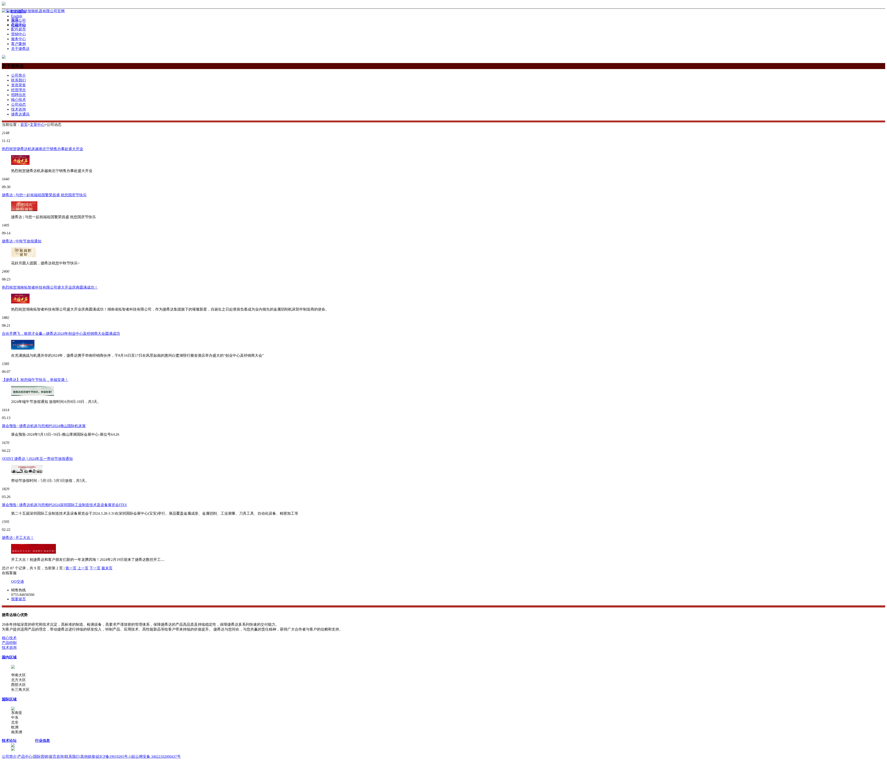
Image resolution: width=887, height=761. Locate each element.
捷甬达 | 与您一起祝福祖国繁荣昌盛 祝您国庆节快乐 (44, 195)
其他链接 (87, 756)
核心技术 (18, 100)
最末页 (106, 568)
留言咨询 (56, 756)
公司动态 (18, 104)
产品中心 (18, 24)
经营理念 (18, 90)
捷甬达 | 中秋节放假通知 (21, 241)
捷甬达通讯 (20, 114)
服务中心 (18, 39)
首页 (14, 19)
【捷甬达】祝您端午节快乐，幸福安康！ (35, 380)
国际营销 (40, 756)
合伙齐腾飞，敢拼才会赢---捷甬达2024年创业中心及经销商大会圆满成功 (61, 333)
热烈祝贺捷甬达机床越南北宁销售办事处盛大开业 (42, 149)
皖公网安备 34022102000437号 (156, 756)
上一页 (82, 568)
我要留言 (18, 599)
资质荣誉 (18, 85)
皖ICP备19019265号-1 (113, 756)
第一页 (70, 568)
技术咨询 (18, 109)
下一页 (94, 568)
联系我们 (18, 80)
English (16, 16)
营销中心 (18, 34)
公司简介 (18, 75)
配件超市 (18, 29)
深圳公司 (18, 20)
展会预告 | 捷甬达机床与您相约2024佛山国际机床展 (44, 426)
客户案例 (18, 44)
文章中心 (37, 125)
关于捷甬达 (20, 49)
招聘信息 (18, 95)
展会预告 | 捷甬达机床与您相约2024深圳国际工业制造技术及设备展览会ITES (64, 505)
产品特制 (9, 643)
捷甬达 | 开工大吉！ (18, 538)
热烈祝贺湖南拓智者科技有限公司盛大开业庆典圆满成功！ (50, 287)
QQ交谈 (17, 581)
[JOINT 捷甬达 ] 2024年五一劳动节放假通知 (37, 459)
